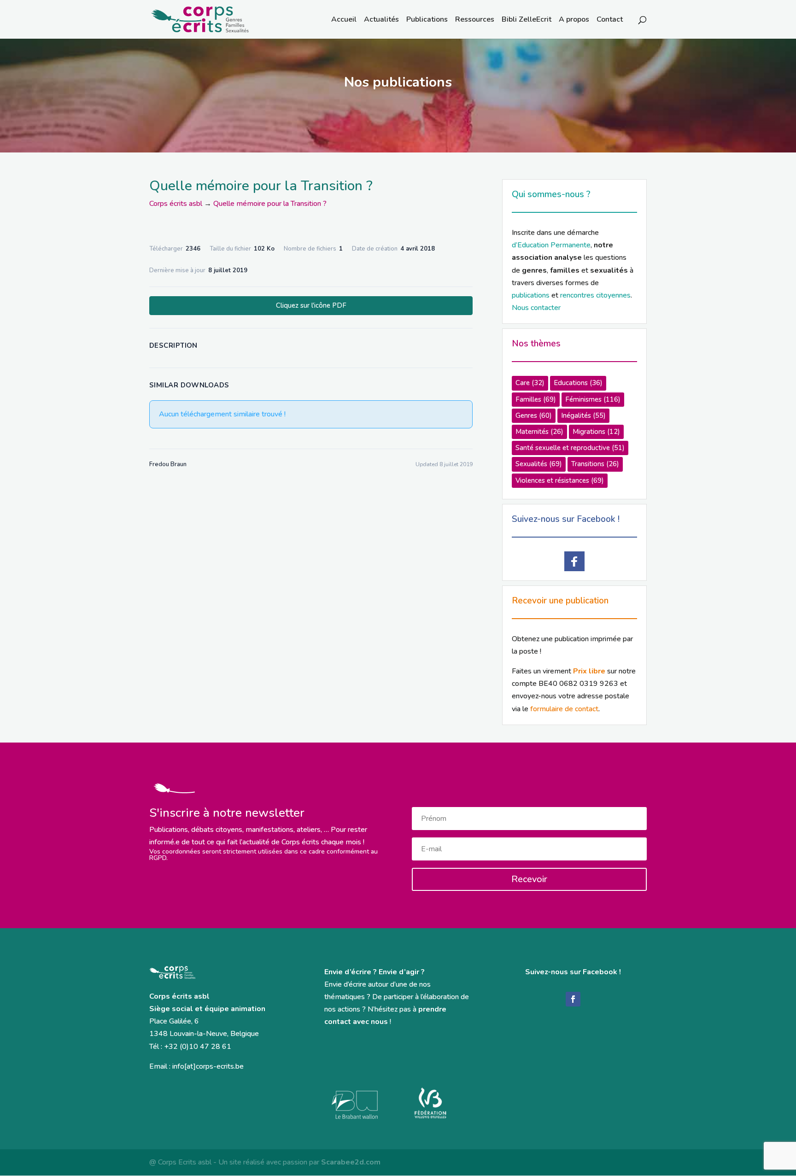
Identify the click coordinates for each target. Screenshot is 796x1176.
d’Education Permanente (551, 245)
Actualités (381, 20)
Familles (535, 399)
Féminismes (592, 399)
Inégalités (583, 415)
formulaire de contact (564, 709)
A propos (574, 20)
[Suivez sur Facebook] (573, 999)
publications (531, 295)
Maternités (539, 431)
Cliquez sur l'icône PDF (311, 305)
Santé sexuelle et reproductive (570, 447)
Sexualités (538, 463)
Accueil (344, 20)
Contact (610, 20)
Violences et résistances (559, 480)
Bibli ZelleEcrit (526, 20)
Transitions (595, 463)
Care (529, 382)
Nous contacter (536, 308)
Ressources (474, 20)
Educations (578, 382)
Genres (533, 415)
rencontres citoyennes (595, 295)
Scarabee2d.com (350, 1162)
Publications (427, 20)
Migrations (596, 431)
